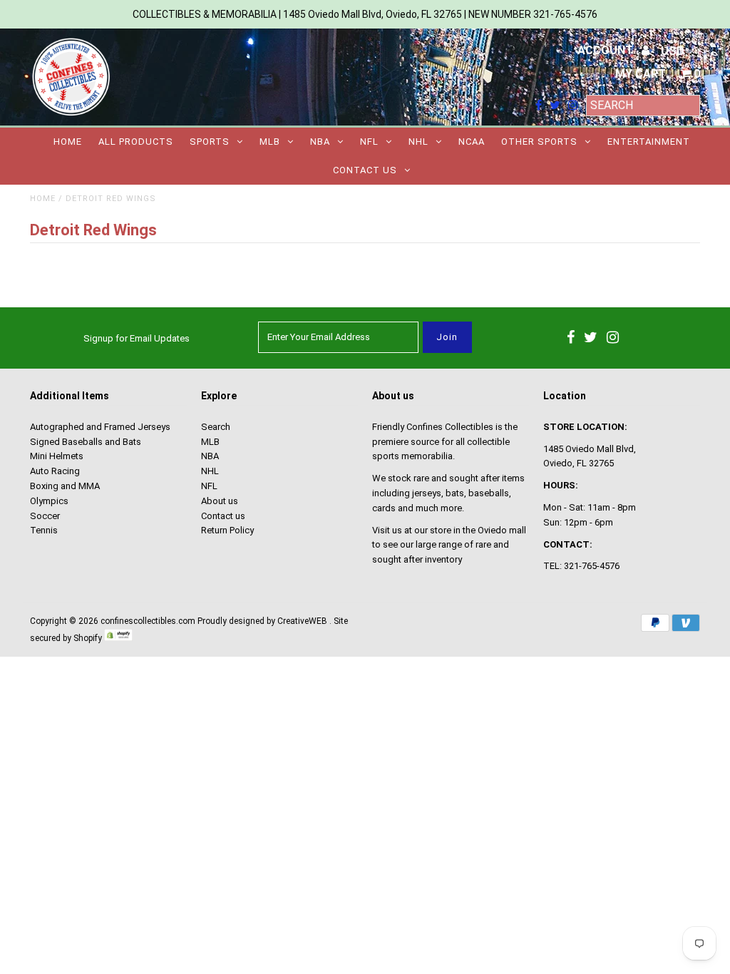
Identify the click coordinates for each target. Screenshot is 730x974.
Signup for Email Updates (136, 338)
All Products (135, 141)
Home (67, 141)
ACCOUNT (606, 50)
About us (219, 501)
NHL (418, 141)
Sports (210, 141)
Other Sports (539, 141)
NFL (369, 141)
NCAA (471, 141)
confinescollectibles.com (148, 621)
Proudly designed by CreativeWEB (262, 621)
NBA (320, 141)
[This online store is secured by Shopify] (118, 638)
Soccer (45, 516)
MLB (269, 141)
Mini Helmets (56, 456)
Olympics (49, 501)
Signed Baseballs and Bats (85, 441)
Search (215, 426)
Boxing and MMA (65, 486)
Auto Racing (55, 471)
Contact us (365, 170)
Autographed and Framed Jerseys (100, 426)
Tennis (44, 530)
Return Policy (227, 530)
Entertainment (648, 141)
